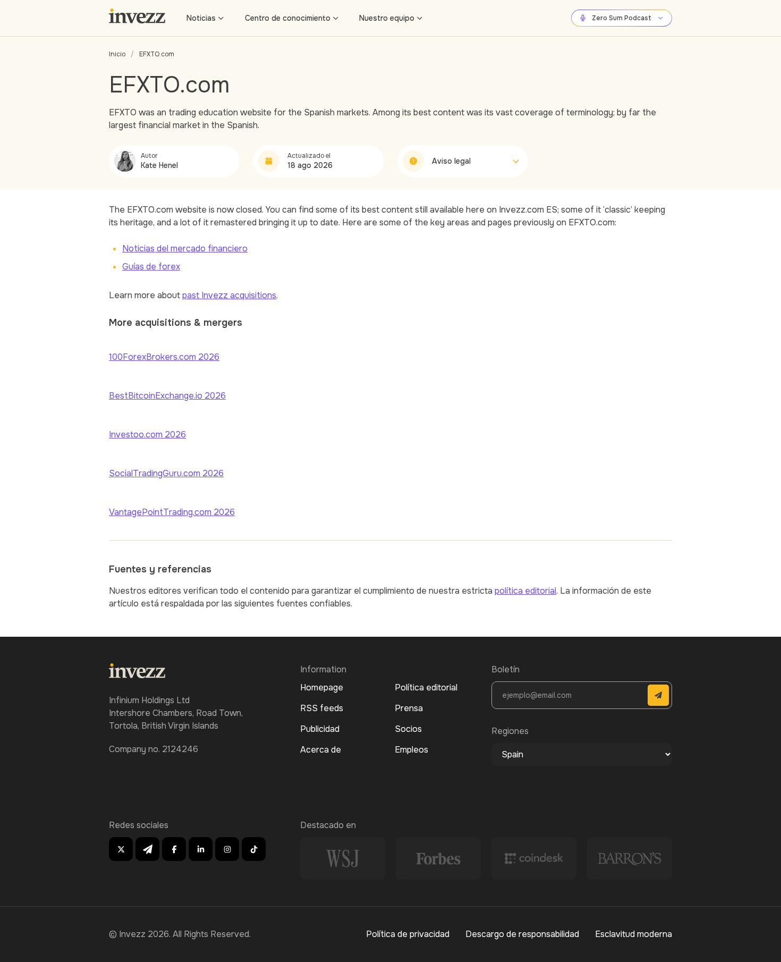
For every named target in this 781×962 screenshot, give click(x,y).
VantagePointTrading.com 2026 (172, 512)
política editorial (525, 590)
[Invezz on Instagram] (227, 849)
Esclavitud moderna (633, 934)
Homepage (321, 687)
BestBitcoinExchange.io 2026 (167, 395)
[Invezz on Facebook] (174, 849)
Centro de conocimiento (287, 18)
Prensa (409, 708)
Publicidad (319, 729)
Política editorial (426, 687)
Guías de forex (151, 266)
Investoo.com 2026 (147, 434)
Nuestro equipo (386, 18)
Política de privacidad (407, 934)
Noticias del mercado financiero (185, 248)
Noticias (201, 18)
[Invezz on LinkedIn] (201, 849)
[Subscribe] (658, 695)
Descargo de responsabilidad (522, 934)
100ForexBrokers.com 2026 (164, 356)
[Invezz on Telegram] (147, 849)
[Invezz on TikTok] (254, 849)
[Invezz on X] (121, 849)
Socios (408, 729)
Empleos (411, 749)
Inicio (117, 54)
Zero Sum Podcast (621, 18)
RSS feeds (321, 708)
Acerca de (320, 749)
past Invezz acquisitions (229, 295)
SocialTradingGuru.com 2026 (166, 473)
